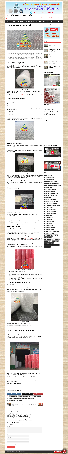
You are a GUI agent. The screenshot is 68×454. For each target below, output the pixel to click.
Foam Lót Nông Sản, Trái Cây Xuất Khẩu (54, 50)
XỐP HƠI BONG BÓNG (10, 400)
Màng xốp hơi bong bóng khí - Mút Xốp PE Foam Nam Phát (17, 416)
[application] (52, 152)
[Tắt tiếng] (58, 156)
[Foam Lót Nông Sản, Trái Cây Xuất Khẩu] (46, 51)
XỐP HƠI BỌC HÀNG (29, 21)
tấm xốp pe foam (48, 235)
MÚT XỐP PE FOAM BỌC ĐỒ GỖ (50, 199)
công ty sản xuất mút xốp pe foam (52, 183)
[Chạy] (45, 156)
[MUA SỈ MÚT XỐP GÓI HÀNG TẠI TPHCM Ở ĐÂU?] (46, 63)
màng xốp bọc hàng (13, 396)
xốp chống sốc (55, 241)
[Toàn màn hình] (60, 156)
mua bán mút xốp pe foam (50, 189)
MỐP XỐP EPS (51, 21)
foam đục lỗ (47, 185)
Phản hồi (8, 426)
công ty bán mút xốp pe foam (50, 181)
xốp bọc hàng (48, 241)
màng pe (47, 203)
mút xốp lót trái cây (49, 221)
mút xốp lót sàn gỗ (49, 219)
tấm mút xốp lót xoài (49, 233)
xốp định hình (48, 247)
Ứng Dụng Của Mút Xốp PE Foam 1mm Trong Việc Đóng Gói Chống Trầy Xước (55, 55)
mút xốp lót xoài (48, 223)
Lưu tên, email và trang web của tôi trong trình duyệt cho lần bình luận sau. (20, 443)
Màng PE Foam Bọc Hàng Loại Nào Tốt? (54, 67)
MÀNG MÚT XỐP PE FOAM (18, 21)
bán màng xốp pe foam (49, 177)
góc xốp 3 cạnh (48, 187)
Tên (7, 434)
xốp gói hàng (47, 245)
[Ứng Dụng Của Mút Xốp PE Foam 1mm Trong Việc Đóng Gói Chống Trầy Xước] (46, 57)
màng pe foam (53, 203)
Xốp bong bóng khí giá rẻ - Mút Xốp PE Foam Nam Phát (16, 411)
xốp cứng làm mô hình (49, 243)
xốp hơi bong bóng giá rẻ (35, 332)
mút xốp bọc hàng (49, 217)
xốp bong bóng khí (10, 398)
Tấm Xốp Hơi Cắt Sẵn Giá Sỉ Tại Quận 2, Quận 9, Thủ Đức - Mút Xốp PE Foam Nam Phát (22, 420)
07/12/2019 (10, 27)
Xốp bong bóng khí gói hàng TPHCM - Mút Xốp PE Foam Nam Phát (18, 413)
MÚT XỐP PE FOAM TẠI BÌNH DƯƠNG (51, 201)
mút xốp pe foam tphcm (49, 227)
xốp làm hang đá (55, 245)
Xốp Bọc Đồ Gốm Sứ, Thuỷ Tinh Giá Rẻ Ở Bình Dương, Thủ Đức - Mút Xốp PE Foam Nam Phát (23, 419)
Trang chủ (8, 21)
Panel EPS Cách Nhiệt (49, 229)
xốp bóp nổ (18, 398)
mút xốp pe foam (48, 225)
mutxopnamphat (15, 27)
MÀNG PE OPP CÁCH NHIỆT (41, 21)
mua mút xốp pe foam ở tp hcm (51, 195)
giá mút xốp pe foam (56, 185)
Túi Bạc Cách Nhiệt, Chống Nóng (55, 44)
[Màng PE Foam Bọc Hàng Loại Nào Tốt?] (46, 68)
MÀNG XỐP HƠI (22, 27)
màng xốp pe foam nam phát (50, 209)
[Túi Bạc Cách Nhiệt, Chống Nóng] (46, 46)
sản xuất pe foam (48, 231)
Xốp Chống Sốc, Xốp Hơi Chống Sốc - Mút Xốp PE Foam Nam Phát (18, 417)
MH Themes (22, 451)
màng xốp (47, 205)
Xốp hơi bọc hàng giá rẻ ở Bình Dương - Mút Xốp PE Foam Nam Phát (19, 414)
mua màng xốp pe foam (49, 191)
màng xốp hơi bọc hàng (28, 238)
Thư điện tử (9, 437)
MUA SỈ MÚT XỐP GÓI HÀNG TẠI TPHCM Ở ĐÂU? (55, 62)
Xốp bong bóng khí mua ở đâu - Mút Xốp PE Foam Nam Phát (17, 415)
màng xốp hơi (21, 94)
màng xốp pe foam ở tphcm (50, 213)
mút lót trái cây (48, 215)
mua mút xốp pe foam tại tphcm (51, 193)
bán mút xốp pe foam (49, 179)
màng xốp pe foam (49, 207)
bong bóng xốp (48, 175)
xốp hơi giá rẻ (18, 400)
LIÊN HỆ (58, 21)
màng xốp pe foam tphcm (50, 211)
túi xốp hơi (28, 185)
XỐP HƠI (23, 398)
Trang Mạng (9, 440)
